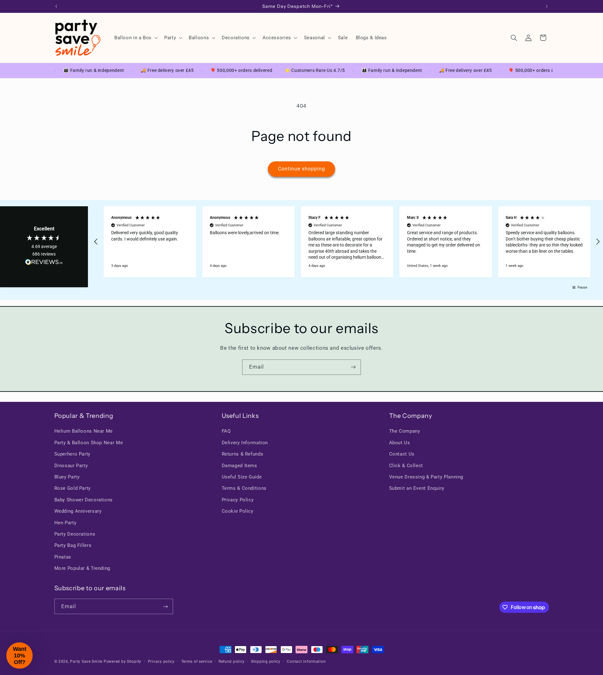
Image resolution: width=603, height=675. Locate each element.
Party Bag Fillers (73, 545)
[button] (135, 38)
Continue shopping (301, 169)
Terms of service (196, 661)
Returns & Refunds (242, 454)
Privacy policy (161, 661)
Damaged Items (239, 465)
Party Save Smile (86, 661)
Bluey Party (67, 477)
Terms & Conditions (244, 488)
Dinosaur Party (71, 465)
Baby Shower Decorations (83, 500)
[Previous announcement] (56, 6)
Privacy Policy (238, 500)
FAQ (226, 431)
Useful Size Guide (242, 477)
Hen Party (65, 523)
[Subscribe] (353, 367)
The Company (404, 431)
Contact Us (402, 454)
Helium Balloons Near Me (83, 431)
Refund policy (232, 661)
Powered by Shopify (122, 661)
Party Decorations (74, 534)
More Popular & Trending (82, 568)
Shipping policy (265, 661)
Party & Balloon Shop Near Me (88, 443)
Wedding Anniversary (78, 511)
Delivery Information (245, 443)
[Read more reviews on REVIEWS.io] (44, 263)
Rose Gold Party (72, 488)
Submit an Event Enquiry (417, 488)
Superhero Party (72, 454)
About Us (399, 443)
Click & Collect (406, 465)
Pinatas (62, 557)
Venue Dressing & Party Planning (426, 477)
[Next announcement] (547, 6)
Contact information (306, 661)
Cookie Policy (237, 511)
